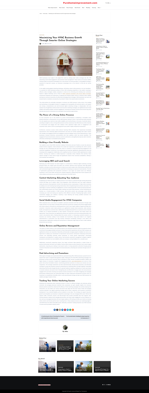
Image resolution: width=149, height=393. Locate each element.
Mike (44, 43)
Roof (83, 7)
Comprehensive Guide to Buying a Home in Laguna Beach (65, 348)
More (99, 7)
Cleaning (94, 7)
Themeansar (84, 391)
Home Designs (69, 7)
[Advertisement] (75, 23)
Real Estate (77, 7)
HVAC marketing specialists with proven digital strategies (77, 93)
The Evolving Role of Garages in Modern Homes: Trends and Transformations (100, 86)
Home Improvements (52, 7)
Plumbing (88, 7)
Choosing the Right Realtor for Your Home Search (100, 130)
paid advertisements (77, 261)
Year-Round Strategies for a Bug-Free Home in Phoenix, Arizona (102, 63)
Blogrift (78, 391)
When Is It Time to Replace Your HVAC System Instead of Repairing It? (46, 370)
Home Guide (62, 7)
